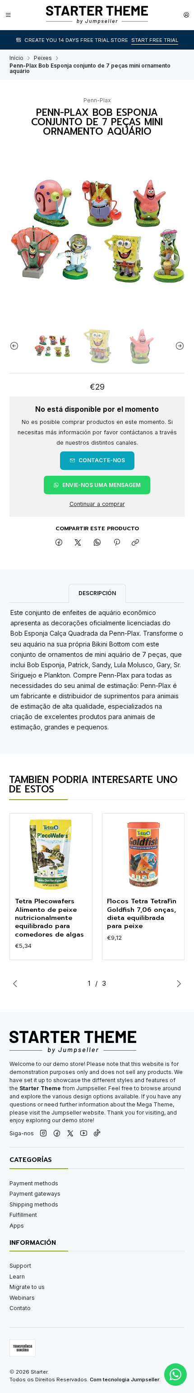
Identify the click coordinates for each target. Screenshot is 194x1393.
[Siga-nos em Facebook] (57, 1133)
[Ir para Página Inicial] (97, 15)
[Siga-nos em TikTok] (97, 1133)
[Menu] (8, 15)
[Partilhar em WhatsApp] (97, 543)
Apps (16, 1225)
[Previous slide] (16, 346)
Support (20, 1265)
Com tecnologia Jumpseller (124, 1379)
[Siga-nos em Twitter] (70, 1133)
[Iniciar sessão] (186, 15)
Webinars (22, 1297)
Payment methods (33, 1183)
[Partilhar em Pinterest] (116, 543)
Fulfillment (23, 1214)
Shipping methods (33, 1204)
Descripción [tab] (97, 593)
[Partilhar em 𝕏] (78, 543)
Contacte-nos (102, 460)
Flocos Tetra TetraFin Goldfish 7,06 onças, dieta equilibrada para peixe (141, 914)
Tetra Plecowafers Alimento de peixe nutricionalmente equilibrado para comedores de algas (49, 918)
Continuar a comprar (97, 504)
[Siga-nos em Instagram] (43, 1133)
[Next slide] (178, 346)
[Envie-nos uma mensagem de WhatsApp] (175, 1374)
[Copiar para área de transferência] (135, 543)
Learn (17, 1276)
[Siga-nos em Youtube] (84, 1133)
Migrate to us (27, 1287)
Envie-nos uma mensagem (101, 485)
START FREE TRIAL (154, 40)
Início (16, 58)
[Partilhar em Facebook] (59, 543)
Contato (20, 1308)
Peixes (43, 58)
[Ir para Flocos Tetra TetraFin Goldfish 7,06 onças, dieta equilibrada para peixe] (143, 855)
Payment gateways (34, 1193)
